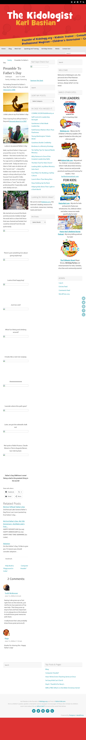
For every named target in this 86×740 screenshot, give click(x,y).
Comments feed (64, 290)
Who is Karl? (40, 706)
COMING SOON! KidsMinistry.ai (42, 113)
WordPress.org (64, 294)
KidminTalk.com (67, 160)
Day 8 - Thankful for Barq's (54, 684)
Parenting (23, 79)
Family (9, 60)
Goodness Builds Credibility (41, 143)
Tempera (72, 715)
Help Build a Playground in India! (8, 568)
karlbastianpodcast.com (70, 176)
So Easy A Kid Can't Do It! (54, 680)
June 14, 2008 (20, 77)
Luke (18, 79)
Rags (7, 638)
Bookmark (8, 559)
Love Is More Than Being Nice (41, 179)
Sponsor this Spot (36, 81)
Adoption (6, 544)
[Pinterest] (80, 2)
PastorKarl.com (64, 203)
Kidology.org (46, 202)
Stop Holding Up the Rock (40, 183)
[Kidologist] (71, 2)
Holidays (13, 79)
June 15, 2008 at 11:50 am (13, 641)
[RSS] (83, 2)
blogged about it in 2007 (18, 121)
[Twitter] (74, 2)
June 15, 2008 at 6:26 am (13, 596)
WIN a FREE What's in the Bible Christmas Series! (62, 688)
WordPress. (80, 715)
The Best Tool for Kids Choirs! (41, 163)
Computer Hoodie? (24, 567)
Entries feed (63, 287)
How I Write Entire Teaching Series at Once (60, 677)
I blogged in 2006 (9, 90)
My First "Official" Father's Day (14, 507)
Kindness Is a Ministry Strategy (42, 146)
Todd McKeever (11, 593)
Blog (47, 669)
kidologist (8, 77)
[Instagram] (77, 2)
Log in (61, 283)
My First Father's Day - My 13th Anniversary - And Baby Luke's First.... (14, 524)
